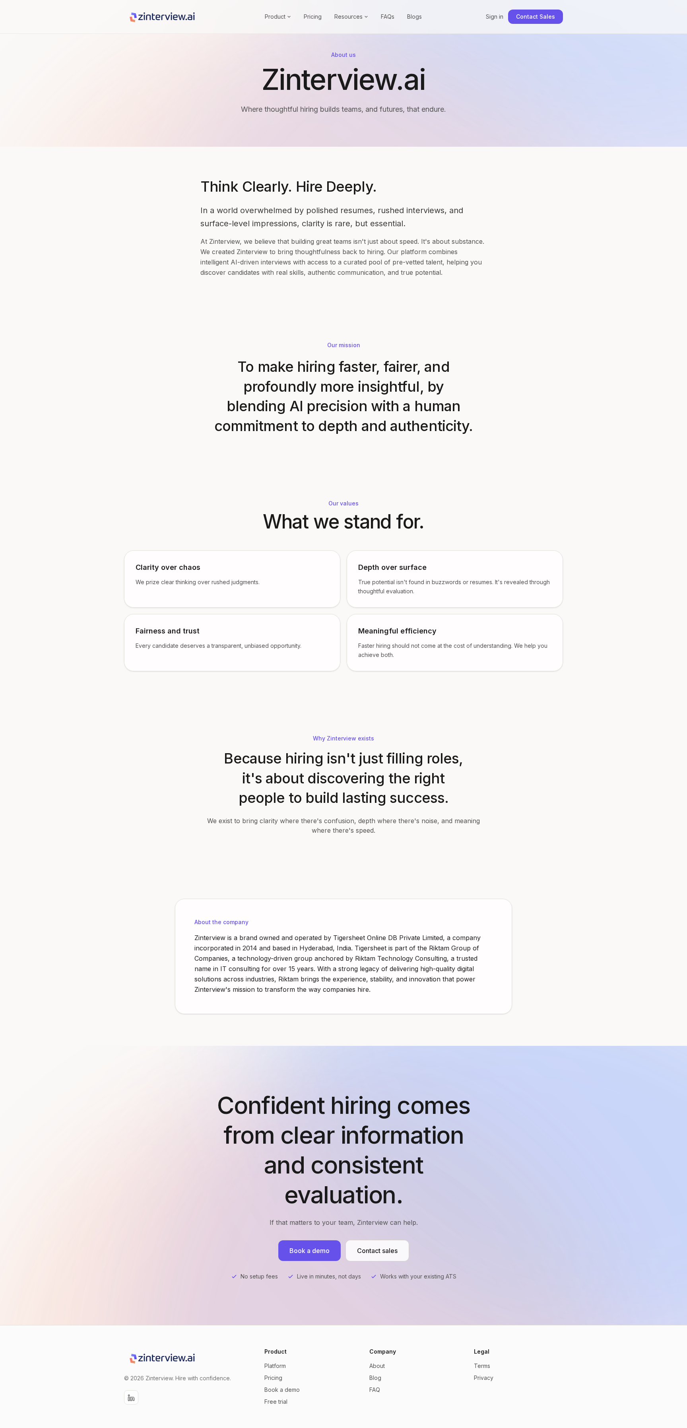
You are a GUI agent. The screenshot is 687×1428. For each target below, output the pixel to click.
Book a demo (282, 1389)
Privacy (483, 1377)
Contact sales (377, 1251)
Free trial (275, 1401)
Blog (375, 1377)
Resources (348, 16)
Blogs (414, 16)
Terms (482, 1365)
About (377, 1365)
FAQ (374, 1389)
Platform (275, 1365)
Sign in (494, 16)
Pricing (313, 16)
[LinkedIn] (131, 1398)
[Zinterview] (162, 16)
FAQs (387, 16)
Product (275, 16)
